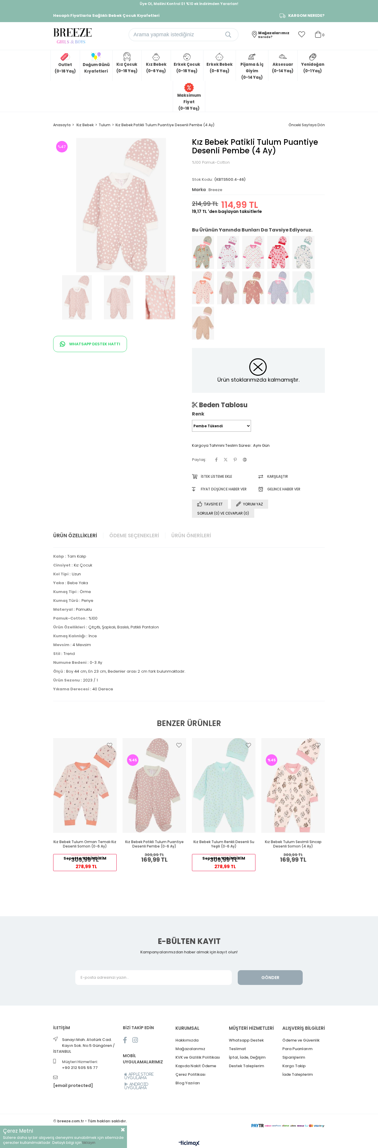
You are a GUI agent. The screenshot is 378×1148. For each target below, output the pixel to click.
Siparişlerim (293, 1057)
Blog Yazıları (187, 1083)
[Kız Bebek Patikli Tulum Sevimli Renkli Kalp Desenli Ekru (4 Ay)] (228, 252)
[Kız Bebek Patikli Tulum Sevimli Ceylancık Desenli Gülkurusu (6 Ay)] (253, 287)
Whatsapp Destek (246, 1040)
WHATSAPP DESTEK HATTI (94, 344)
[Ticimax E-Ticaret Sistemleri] (189, 1144)
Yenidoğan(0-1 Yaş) (312, 68)
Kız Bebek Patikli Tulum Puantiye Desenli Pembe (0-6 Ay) (154, 844)
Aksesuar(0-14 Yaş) (283, 68)
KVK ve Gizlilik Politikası (197, 1057)
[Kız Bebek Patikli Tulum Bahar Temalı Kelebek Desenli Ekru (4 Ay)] (303, 252)
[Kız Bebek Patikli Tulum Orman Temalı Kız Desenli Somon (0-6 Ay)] (203, 287)
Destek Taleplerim (246, 1066)
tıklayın (88, 1142)
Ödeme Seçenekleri (134, 535)
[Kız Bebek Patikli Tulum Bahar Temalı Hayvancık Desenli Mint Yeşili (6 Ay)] (203, 252)
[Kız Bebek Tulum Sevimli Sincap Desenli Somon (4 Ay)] (293, 785)
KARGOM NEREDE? (306, 15)
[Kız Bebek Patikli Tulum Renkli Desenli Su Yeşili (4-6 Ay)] (303, 287)
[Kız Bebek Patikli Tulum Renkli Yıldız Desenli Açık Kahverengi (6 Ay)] (203, 323)
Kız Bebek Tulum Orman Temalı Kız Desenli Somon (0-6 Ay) (84, 844)
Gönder (270, 978)
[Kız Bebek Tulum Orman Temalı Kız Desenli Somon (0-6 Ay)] (85, 785)
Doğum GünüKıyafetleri (96, 68)
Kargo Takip (294, 1066)
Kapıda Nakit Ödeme (195, 1066)
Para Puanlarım (297, 1049)
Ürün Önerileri (191, 535)
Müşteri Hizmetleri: (80, 1064)
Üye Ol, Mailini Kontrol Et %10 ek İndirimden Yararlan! (189, 3)
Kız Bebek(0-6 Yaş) (156, 68)
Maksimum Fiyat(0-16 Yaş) (189, 102)
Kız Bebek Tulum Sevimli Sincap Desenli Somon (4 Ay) (293, 844)
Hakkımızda (186, 1040)
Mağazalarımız (190, 1049)
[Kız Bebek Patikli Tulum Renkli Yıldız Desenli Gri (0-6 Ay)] (278, 287)
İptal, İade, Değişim (247, 1057)
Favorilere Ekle (109, 745)
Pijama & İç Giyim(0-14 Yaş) (251, 71)
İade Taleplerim (297, 1074)
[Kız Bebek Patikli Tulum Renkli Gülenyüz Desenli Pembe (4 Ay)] (278, 252)
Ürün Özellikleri (75, 535)
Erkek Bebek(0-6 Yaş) (219, 68)
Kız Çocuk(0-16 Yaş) (127, 68)
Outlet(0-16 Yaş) (65, 68)
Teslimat (237, 1049)
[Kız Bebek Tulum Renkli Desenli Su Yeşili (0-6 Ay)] (223, 785)
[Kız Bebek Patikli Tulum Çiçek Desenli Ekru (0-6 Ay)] (253, 252)
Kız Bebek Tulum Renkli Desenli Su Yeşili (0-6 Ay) (223, 844)
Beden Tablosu (222, 405)
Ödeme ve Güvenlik (301, 1040)
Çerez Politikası (190, 1074)
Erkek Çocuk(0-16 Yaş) (187, 68)
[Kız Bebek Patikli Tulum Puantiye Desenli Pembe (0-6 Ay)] (228, 287)
